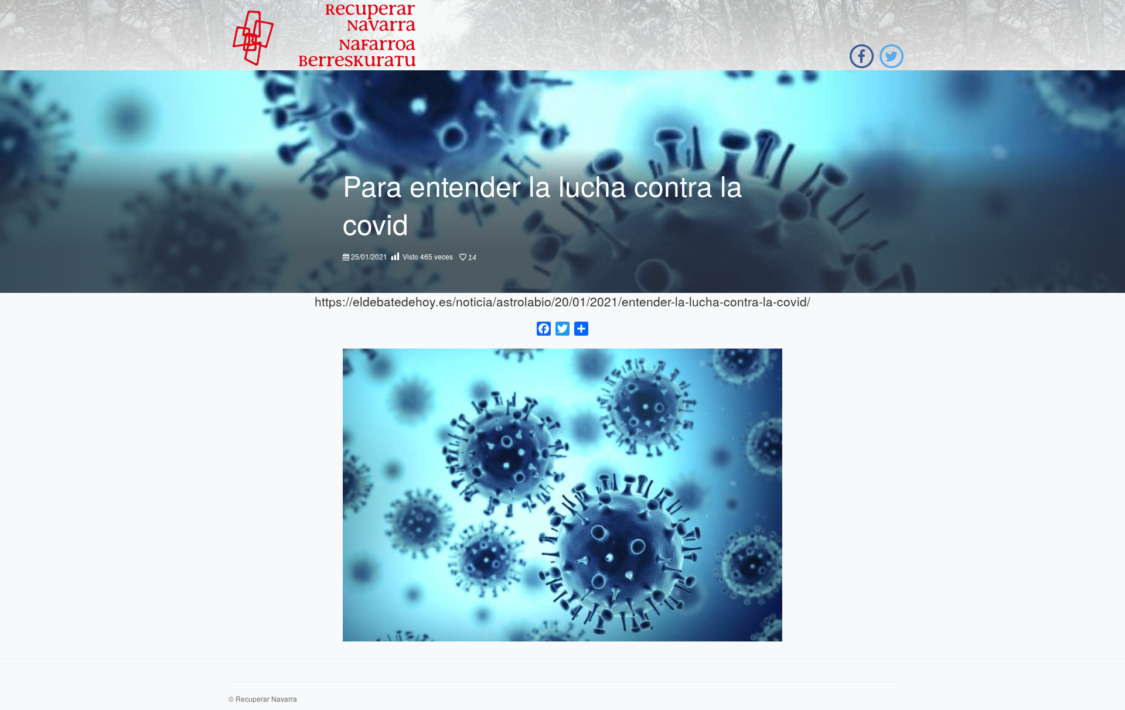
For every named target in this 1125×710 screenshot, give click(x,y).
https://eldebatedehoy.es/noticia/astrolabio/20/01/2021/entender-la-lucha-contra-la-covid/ (562, 301)
